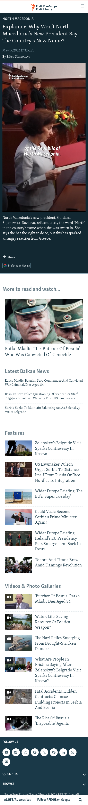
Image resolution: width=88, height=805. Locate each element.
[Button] (9, 258)
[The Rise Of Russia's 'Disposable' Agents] (18, 723)
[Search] (80, 800)
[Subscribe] (6, 762)
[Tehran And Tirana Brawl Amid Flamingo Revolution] (18, 565)
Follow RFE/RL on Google (53, 800)
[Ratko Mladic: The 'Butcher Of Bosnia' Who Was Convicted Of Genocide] (44, 321)
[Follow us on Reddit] (16, 752)
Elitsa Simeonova (18, 56)
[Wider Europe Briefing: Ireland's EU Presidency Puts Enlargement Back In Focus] (18, 538)
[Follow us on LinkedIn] (63, 752)
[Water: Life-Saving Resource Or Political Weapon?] (18, 622)
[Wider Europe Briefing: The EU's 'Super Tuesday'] (18, 496)
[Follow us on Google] (35, 752)
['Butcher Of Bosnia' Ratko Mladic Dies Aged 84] (18, 601)
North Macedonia (18, 19)
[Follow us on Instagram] (25, 752)
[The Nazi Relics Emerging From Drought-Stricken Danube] (18, 643)
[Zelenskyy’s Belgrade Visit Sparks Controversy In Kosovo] (18, 448)
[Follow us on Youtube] (6, 752)
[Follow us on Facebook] (54, 752)
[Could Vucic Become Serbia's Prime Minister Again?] (18, 517)
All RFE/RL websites (17, 800)
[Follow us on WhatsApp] (73, 752)
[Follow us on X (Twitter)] (44, 752)
